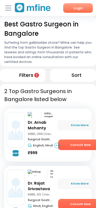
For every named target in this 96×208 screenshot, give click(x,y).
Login (78, 8)
